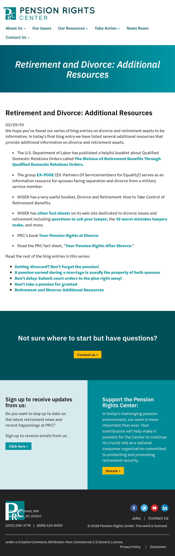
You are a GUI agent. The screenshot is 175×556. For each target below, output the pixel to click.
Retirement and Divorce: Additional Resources (59, 289)
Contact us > (87, 354)
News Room (138, 28)
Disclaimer (158, 546)
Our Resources (72, 28)
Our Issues (41, 28)
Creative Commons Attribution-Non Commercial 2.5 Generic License (70, 541)
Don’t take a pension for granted (46, 284)
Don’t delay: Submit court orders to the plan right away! (68, 278)
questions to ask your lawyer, (79, 219)
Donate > (113, 470)
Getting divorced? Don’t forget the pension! (57, 266)
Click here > (18, 446)
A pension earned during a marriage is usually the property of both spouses (87, 272)
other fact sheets (53, 213)
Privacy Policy (130, 546)
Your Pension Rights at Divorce (68, 235)
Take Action (106, 28)
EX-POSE (45, 174)
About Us (14, 28)
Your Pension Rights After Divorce (98, 245)
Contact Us (16, 37)
